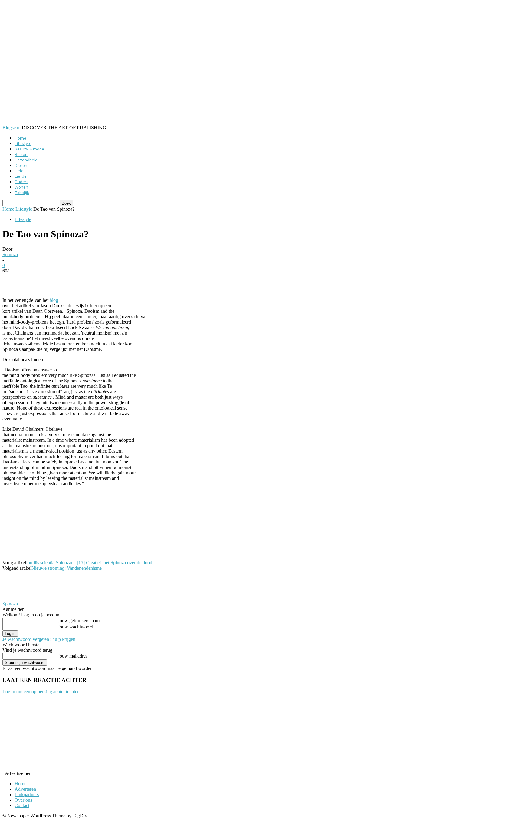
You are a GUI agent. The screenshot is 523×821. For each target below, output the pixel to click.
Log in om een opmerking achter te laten (41, 691)
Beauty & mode (29, 149)
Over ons (23, 800)
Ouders (21, 182)
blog (54, 300)
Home (20, 138)
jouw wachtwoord (75, 626)
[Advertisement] (73, 500)
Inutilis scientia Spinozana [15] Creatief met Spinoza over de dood (89, 562)
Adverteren (25, 789)
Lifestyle (23, 143)
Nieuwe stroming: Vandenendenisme (66, 568)
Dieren (21, 165)
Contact (22, 805)
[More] (150, 280)
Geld (19, 171)
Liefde (21, 176)
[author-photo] (16, 598)
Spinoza (10, 254)
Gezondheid (26, 160)
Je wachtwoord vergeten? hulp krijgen (38, 639)
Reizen (21, 154)
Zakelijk (22, 192)
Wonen (21, 187)
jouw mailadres (72, 655)
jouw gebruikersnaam (79, 620)
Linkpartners (27, 794)
